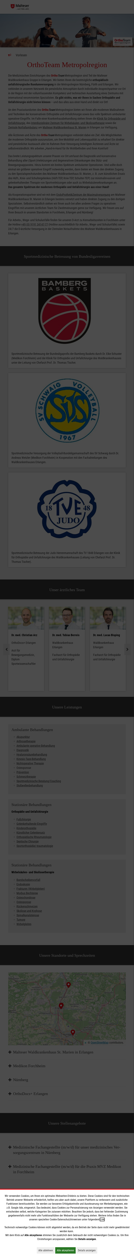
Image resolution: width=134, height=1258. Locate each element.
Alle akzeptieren (66, 1250)
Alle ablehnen (46, 1250)
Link (102, 1219)
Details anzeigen (87, 1250)
